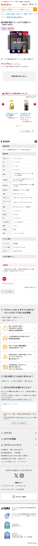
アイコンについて (9, 283)
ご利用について (17, 317)
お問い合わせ (28, 381)
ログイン (25, 4)
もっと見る (26, 131)
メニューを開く (36, 4)
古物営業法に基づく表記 (8, 459)
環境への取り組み (15, 450)
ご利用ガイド (5, 381)
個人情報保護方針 (6, 453)
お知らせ (20, 459)
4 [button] (21, 125)
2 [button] (18, 125)
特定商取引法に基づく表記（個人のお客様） (14, 456)
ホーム (2, 14)
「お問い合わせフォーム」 (22, 417)
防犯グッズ (19, 14)
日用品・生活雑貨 (10, 14)
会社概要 (3, 450)
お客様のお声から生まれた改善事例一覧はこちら (16, 399)
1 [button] (16, 125)
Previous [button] (3, 104)
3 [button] (19, 125)
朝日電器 (9, 17)
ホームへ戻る (8, 291)
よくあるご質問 (16, 381)
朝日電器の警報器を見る (17, 17)
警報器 (25, 14)
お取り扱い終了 (19, 42)
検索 (35, 9)
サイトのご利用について (8, 462)
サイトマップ (22, 462)
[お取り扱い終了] (19, 32)
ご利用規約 (17, 453)
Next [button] (35, 104)
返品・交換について (32, 287)
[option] (11, 109)
